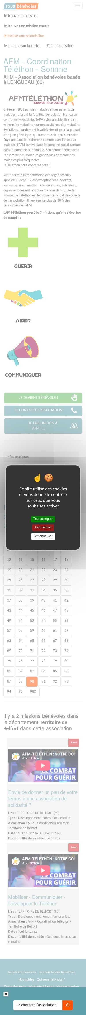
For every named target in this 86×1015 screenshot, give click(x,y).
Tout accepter (43, 519)
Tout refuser (43, 527)
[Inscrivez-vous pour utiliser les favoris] (5, 994)
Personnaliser (43, 536)
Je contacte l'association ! (38, 1005)
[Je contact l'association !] (67, 1005)
